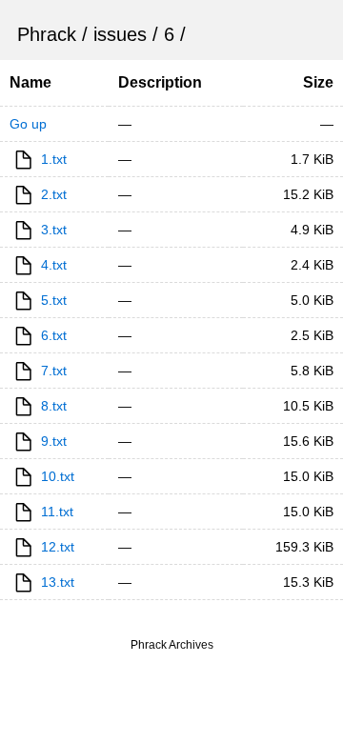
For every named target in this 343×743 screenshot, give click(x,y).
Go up (28, 123)
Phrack (46, 34)
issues (120, 34)
